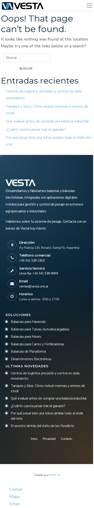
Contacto (66, 439)
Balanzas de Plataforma (28, 351)
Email (14, 504)
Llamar (15, 489)
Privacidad (49, 439)
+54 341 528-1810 (31, 260)
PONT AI (54, 475)
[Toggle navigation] (87, 5)
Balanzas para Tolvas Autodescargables (40, 329)
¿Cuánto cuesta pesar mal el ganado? (36, 129)
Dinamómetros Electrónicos (31, 359)
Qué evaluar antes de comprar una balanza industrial (47, 121)
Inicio (34, 439)
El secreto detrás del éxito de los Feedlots (42, 426)
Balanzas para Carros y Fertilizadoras (37, 344)
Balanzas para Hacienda (28, 321)
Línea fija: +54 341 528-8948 (38, 273)
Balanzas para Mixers (26, 336)
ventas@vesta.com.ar (33, 286)
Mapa (14, 496)
